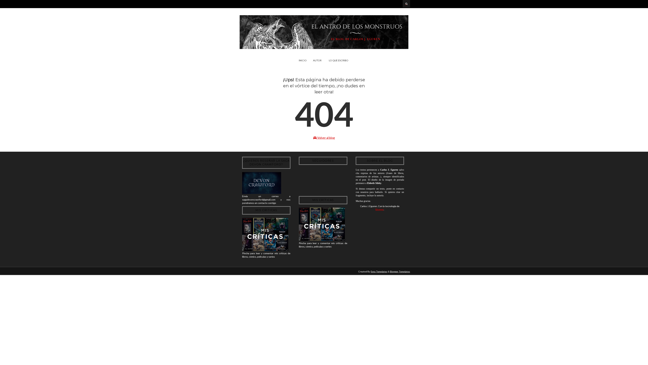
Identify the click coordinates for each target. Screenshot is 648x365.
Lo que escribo (338, 60)
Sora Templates (379, 271)
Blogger (379, 209)
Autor (317, 60)
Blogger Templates (400, 271)
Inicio (303, 60)
